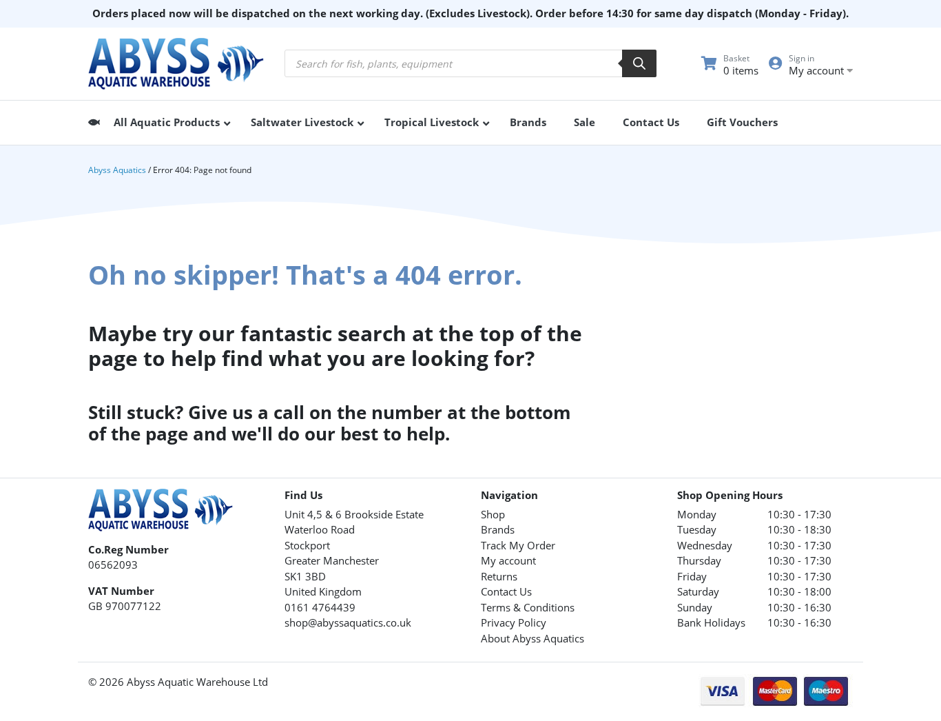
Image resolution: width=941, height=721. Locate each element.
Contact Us (506, 591)
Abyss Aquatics (117, 170)
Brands (498, 529)
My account (508, 560)
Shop (493, 514)
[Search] (639, 63)
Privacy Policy (513, 622)
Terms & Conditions (528, 607)
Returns (499, 576)
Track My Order (518, 545)
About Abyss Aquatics (532, 638)
